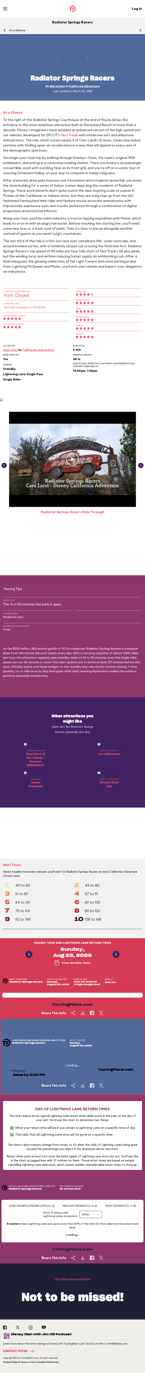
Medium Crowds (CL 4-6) (79, 1205)
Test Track (69, 135)
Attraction (57, 86)
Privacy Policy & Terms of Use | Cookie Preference (31, 1362)
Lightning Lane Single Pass (23, 374)
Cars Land (10, 350)
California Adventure (84, 86)
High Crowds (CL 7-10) (120, 1205)
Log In (137, 8)
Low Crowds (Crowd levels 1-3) (32, 1205)
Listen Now (15, 1351)
